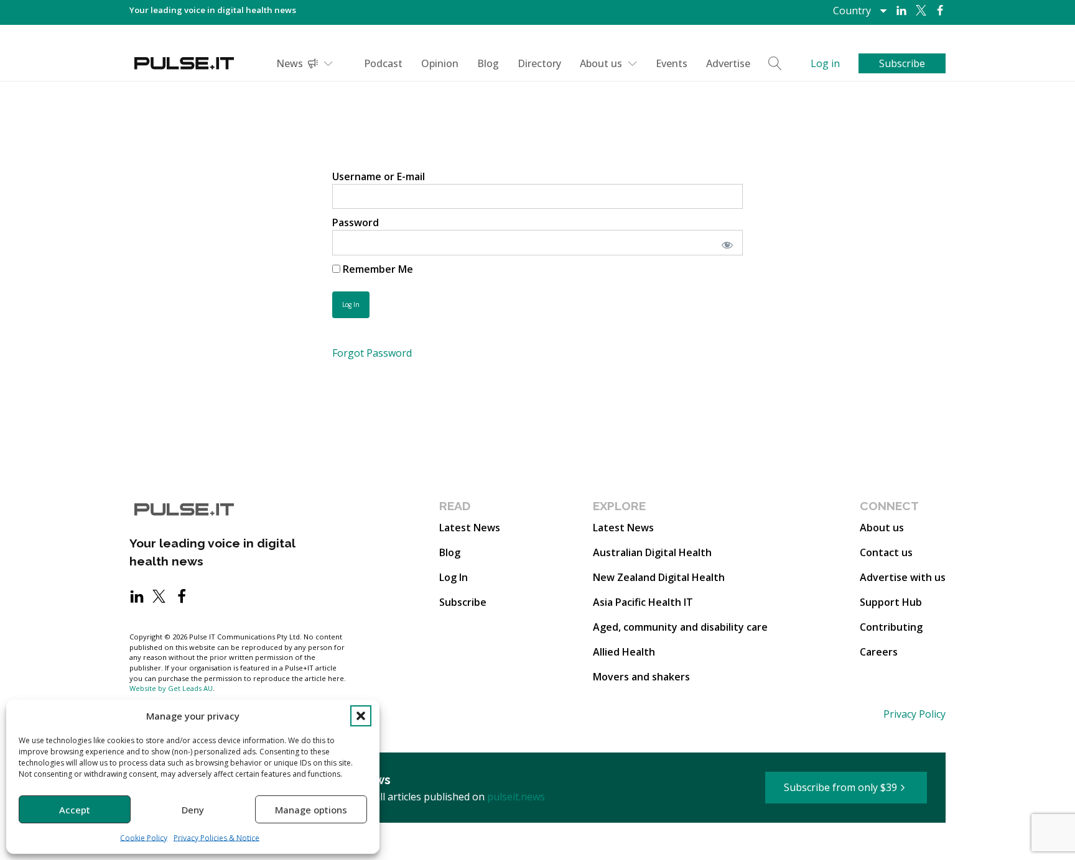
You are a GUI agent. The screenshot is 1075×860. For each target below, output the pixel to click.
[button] (361, 716)
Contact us (886, 552)
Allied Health (624, 652)
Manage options (311, 809)
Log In (453, 577)
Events (671, 63)
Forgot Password (372, 353)
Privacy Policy (914, 714)
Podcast (383, 63)
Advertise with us (903, 577)
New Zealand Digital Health (659, 577)
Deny (193, 809)
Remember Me (376, 269)
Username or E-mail (378, 176)
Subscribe (462, 602)
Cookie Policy (143, 838)
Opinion (439, 63)
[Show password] (725, 242)
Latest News (469, 527)
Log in (825, 63)
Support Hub (891, 602)
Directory (539, 63)
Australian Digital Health (652, 552)
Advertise (728, 63)
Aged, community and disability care (680, 627)
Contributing (891, 627)
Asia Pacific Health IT (643, 602)
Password (355, 222)
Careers (879, 652)
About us (601, 63)
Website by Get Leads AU (171, 688)
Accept (74, 809)
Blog (488, 63)
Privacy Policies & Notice (216, 838)
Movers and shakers (641, 677)
